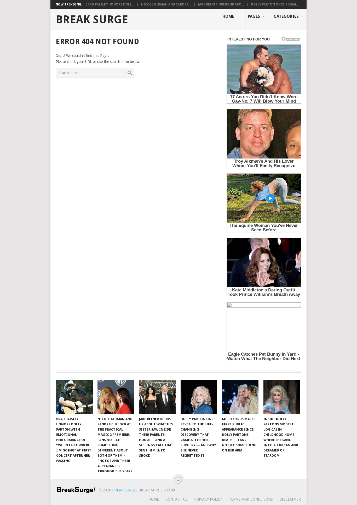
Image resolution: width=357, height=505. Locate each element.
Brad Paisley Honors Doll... (109, 4)
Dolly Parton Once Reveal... (275, 4)
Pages (254, 16)
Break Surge (92, 19)
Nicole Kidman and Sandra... (166, 4)
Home (228, 16)
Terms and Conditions (251, 499)
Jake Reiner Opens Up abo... (221, 4)
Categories (286, 16)
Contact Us (176, 499)
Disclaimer (290, 499)
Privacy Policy (208, 499)
